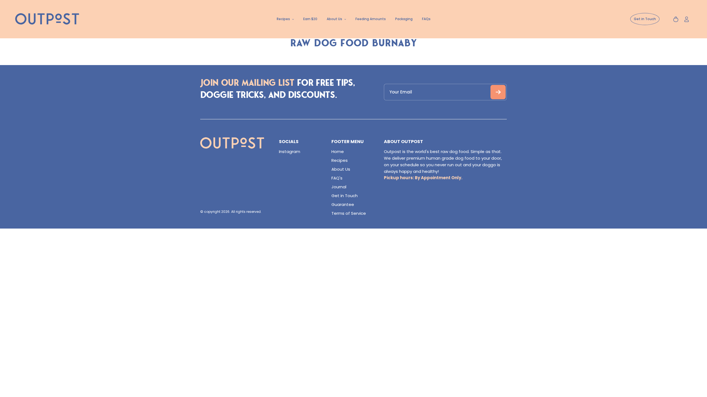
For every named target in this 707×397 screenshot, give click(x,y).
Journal (338, 187)
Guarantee (342, 204)
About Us (340, 169)
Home (337, 151)
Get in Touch (344, 195)
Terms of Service (348, 213)
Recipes (339, 160)
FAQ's (336, 178)
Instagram (289, 151)
